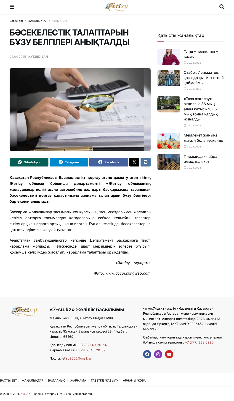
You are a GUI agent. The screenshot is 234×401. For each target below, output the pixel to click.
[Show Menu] (12, 7)
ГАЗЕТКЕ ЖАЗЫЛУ (104, 380)
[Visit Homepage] (116, 6)
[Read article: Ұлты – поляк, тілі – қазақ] (168, 57)
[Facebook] (147, 354)
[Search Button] (221, 7)
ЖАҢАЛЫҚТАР (37, 20)
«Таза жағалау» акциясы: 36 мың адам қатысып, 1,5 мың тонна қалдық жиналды (201, 109)
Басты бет (16, 20)
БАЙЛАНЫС (57, 380)
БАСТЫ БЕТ (8, 380)
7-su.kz (25, 394)
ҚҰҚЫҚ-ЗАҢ (60, 20)
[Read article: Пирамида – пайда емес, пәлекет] (168, 162)
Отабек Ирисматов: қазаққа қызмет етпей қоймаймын (204, 77)
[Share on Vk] (146, 162)
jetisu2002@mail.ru (76, 358)
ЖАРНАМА (78, 380)
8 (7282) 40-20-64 (92, 345)
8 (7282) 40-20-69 (91, 350)
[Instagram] (158, 354)
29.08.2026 (193, 62)
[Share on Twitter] (134, 162)
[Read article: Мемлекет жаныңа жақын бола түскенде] (168, 141)
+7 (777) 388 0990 (199, 342)
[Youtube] (169, 354)
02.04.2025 (18, 56)
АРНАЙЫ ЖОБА (134, 380)
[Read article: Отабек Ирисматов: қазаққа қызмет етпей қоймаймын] (168, 78)
